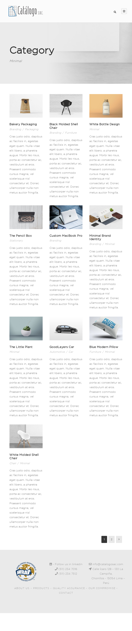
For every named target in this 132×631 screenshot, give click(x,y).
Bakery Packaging (23, 124)
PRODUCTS (41, 588)
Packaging (31, 129)
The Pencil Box (20, 235)
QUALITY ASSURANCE (69, 588)
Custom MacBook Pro (66, 235)
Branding (15, 129)
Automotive (57, 351)
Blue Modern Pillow (103, 346)
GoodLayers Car (62, 346)
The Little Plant (20, 346)
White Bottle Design (104, 124)
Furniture (71, 132)
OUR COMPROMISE (103, 588)
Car (71, 351)
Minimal (94, 129)
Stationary (16, 240)
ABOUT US (22, 588)
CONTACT (66, 592)
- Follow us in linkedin (67, 564)
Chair (12, 463)
